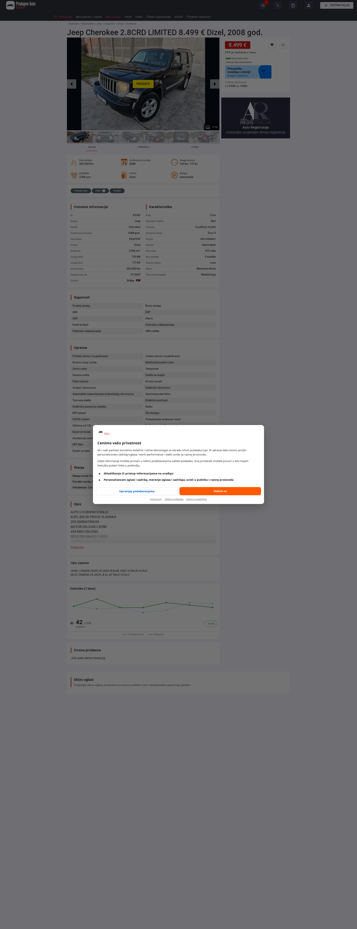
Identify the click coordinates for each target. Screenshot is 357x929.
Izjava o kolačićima (196, 499)
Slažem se (220, 491)
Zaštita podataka (174, 499)
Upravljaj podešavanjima (137, 491)
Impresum (156, 499)
